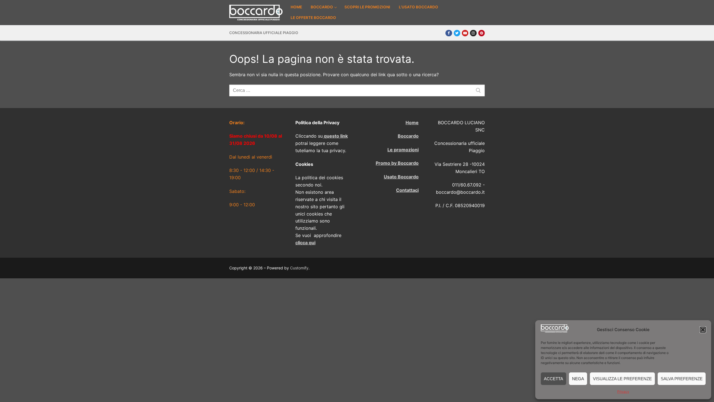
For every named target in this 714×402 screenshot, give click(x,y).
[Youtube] (465, 33)
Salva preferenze (682, 378)
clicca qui (305, 242)
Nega (578, 378)
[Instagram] (473, 33)
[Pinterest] (481, 33)
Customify (299, 267)
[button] (703, 329)
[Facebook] (448, 33)
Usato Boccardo (401, 177)
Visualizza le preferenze (622, 378)
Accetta (553, 378)
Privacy (623, 391)
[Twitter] (457, 33)
